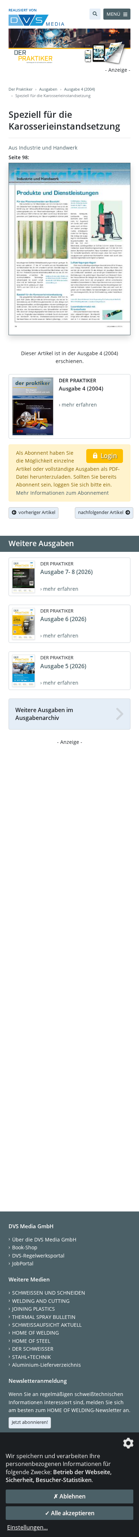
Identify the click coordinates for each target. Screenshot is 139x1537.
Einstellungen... (27, 1527)
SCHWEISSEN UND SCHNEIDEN (48, 1292)
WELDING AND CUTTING (41, 1300)
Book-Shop (24, 1247)
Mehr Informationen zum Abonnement (62, 492)
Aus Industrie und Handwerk (43, 147)
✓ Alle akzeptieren (69, 1513)
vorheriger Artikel (35, 512)
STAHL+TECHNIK (31, 1357)
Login (108, 455)
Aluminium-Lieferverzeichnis (46, 1364)
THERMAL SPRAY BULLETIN (44, 1317)
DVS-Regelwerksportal (38, 1255)
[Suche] (95, 14)
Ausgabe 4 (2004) (79, 89)
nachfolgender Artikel (101, 512)
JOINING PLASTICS (33, 1308)
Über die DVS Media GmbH (44, 1239)
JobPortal (23, 1263)
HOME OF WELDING (35, 1332)
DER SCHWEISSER (32, 1348)
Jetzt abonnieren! (30, 1422)
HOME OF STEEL (31, 1340)
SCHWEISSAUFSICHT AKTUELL (47, 1324)
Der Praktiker (20, 89)
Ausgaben (48, 89)
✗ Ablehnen (69, 1496)
